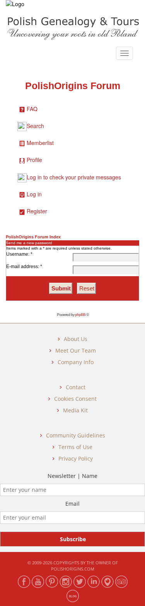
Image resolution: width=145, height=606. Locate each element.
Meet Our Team (75, 350)
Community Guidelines (75, 435)
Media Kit (75, 410)
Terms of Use (75, 447)
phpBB (80, 314)
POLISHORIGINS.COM (72, 569)
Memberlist (40, 143)
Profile (34, 160)
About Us (75, 339)
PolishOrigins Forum (72, 86)
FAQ (32, 109)
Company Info (76, 362)
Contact (75, 387)
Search (35, 126)
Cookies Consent (75, 398)
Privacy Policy (75, 458)
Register (37, 211)
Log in (34, 194)
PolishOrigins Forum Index (33, 237)
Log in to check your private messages (74, 177)
